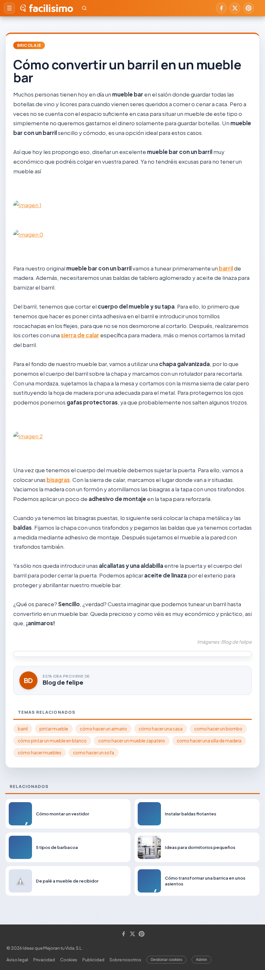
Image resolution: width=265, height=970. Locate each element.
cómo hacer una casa (161, 728)
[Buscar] (84, 8)
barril (225, 268)
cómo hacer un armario (103, 728)
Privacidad (44, 959)
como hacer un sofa (93, 752)
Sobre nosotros (125, 959)
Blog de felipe (63, 682)
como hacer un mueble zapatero (131, 740)
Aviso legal (17, 959)
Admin (201, 959)
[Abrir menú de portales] (9, 8)
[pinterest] (248, 8)
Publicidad (93, 959)
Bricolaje (29, 45)
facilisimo (51, 8)
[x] (234, 8)
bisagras (58, 479)
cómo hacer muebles (39, 752)
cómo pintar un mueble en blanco (52, 740)
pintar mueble (53, 728)
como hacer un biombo (218, 728)
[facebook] (221, 8)
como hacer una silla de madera (209, 740)
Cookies (68, 959)
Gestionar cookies (166, 959)
